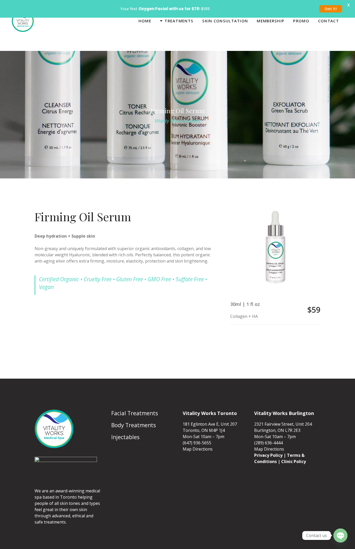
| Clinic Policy (292, 451)
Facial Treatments (134, 402)
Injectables (125, 426)
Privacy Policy (268, 445)
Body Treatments (133, 414)
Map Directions (198, 438)
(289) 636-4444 (268, 432)
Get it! (331, 8)
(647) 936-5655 (197, 432)
